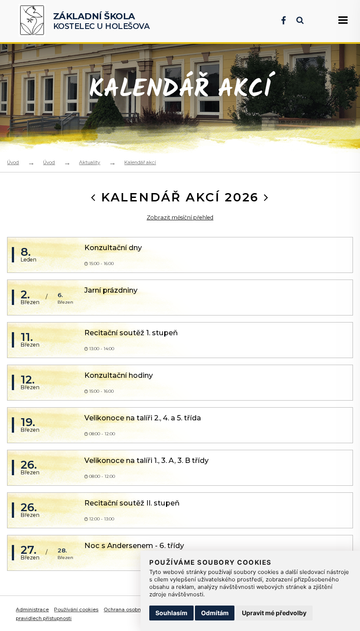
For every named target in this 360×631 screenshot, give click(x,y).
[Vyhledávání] (296, 20)
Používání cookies (76, 609)
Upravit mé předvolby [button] (274, 613)
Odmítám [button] (215, 613)
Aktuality (89, 162)
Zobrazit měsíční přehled (180, 217)
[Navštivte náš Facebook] (279, 20)
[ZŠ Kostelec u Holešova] (33, 21)
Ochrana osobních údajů (134, 609)
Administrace (32, 609)
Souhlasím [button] (171, 613)
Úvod (13, 162)
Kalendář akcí (140, 162)
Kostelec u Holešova (101, 20)
